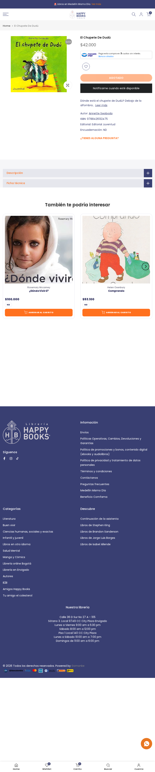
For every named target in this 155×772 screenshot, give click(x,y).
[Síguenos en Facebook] (82, 146)
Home (6, 26)
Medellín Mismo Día (93, 490)
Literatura (9, 519)
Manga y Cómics (14, 557)
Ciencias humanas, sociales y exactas (28, 532)
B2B (5, 583)
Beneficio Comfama (93, 497)
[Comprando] (116, 249)
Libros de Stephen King (95, 525)
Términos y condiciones (96, 471)
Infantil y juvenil (13, 538)
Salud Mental (11, 551)
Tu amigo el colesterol (17, 595)
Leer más (101, 105)
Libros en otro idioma (16, 544)
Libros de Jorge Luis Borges (97, 538)
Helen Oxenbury (116, 287)
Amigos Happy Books (16, 589)
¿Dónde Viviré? (39, 291)
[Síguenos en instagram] (90, 146)
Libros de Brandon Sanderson (99, 532)
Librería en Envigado (16, 570)
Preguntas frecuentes (94, 484)
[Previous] (9, 266)
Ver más (96, 4)
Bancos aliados (106, 56)
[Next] (145, 266)
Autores (8, 576)
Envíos (84, 432)
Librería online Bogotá (17, 563)
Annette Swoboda (100, 113)
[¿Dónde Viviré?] (39, 249)
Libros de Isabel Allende (95, 544)
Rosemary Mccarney (38, 287)
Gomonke (77, 666)
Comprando (116, 291)
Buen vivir (9, 525)
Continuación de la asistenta (99, 519)
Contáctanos (89, 478)
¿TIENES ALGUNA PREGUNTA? (99, 138)
